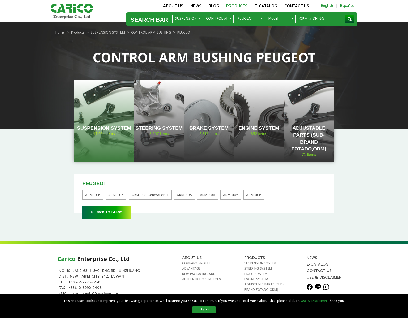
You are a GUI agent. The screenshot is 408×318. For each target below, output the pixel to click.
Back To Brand (107, 211)
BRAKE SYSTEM (255, 274)
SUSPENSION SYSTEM (260, 263)
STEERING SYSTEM (258, 268)
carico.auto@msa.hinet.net (96, 293)
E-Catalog (266, 6)
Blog (213, 6)
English (327, 5)
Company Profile (196, 263)
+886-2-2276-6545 (85, 282)
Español (347, 5)
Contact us (296, 6)
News (195, 6)
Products (236, 6)
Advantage (191, 268)
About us (173, 6)
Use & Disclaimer (324, 277)
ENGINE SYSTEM (256, 279)
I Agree (204, 310)
